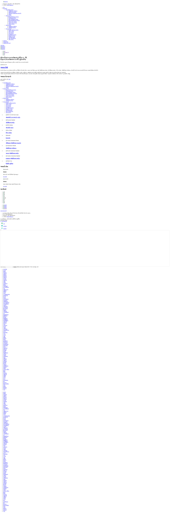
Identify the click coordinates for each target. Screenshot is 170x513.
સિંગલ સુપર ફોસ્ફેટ (12, 21)
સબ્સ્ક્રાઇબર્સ (4, 210)
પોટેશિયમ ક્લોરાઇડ (12, 26)
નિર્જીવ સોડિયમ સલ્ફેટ (13, 30)
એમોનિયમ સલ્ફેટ (12, 12)
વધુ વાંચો (5, 176)
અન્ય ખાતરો (8, 28)
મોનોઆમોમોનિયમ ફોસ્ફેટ (14, 20)
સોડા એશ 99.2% (12, 38)
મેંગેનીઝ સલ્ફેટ (11, 36)
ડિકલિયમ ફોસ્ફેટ (12, 18)
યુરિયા (9, 14)
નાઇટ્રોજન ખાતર (9, 9)
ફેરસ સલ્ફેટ (11, 33)
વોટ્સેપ (4, 228)
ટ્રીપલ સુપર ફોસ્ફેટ (12, 22)
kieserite (8, 138)
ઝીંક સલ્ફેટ (11, 39)
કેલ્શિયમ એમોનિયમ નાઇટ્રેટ (14, 13)
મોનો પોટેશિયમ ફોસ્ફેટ (13, 19)
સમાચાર (5, 40)
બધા (9, 79)
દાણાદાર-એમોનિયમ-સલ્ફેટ (13, 158)
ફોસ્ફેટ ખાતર (8, 15)
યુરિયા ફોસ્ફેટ (11, 24)
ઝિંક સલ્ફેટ (9, 132)
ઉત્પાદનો (5, 8)
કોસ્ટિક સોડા (11, 31)
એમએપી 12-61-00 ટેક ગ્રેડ (13, 117)
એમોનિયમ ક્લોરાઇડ (12, 10)
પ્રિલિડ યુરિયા (9, 163)
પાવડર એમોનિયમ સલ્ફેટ (12, 153)
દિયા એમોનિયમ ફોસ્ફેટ (13, 16)
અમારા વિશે (5, 41)
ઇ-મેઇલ (5, 226)
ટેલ (4, 223)
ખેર (4, 7)
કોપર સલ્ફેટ (11, 32)
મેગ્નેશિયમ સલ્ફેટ (12, 34)
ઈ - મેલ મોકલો (4, 221)
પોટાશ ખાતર (8, 25)
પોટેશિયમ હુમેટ (11, 37)
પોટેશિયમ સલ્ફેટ (12, 27)
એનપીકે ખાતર (9, 127)
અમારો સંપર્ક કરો (6, 43)
